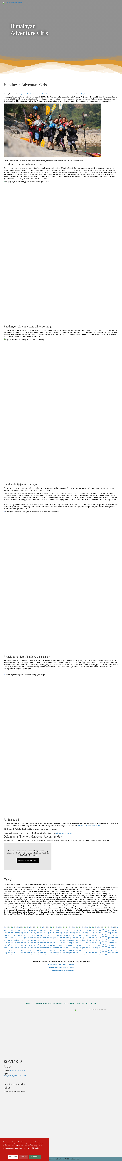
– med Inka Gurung (61, 964)
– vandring (61, 970)
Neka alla (24, 1156)
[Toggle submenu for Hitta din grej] (78, 72)
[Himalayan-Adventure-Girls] (9, 953)
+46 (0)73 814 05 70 (17, 1071)
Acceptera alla (35, 1156)
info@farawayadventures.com (15, 1076)
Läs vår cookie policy (31, 1148)
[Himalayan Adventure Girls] (5, 951)
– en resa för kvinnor (61, 967)
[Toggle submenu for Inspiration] (99, 72)
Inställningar (13, 1156)
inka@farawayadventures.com (89, 825)
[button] (116, 76)
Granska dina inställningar (27, 860)
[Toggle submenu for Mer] (116, 72)
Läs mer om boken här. (64, 833)
